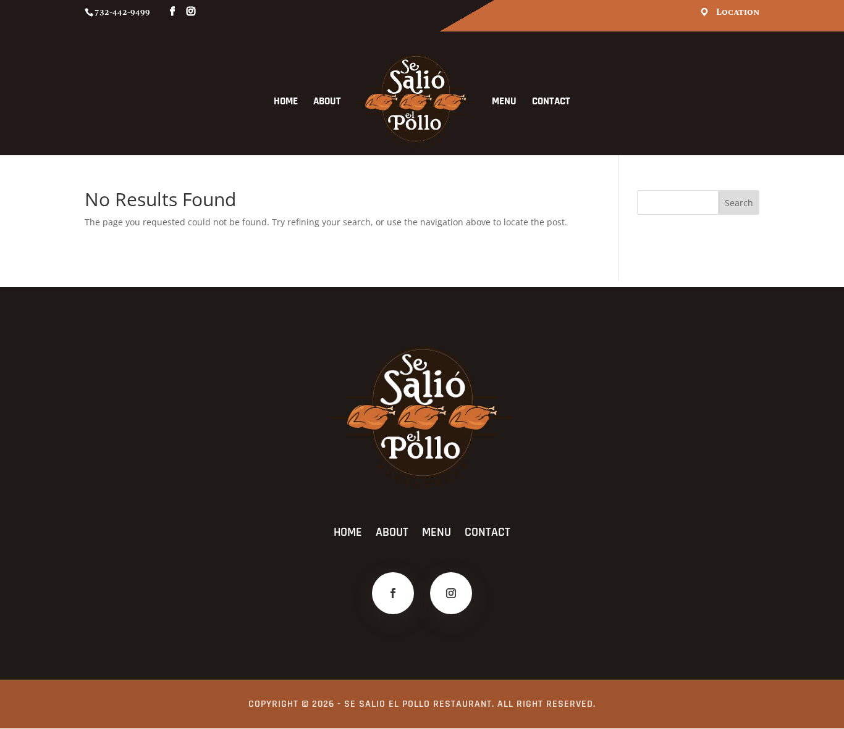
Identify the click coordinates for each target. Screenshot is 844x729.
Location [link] (737, 13)
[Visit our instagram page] (191, 12)
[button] (739, 202)
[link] (415, 101)
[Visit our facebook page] (172, 12)
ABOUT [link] (327, 102)
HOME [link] (286, 102)
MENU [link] (504, 102)
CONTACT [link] (551, 102)
